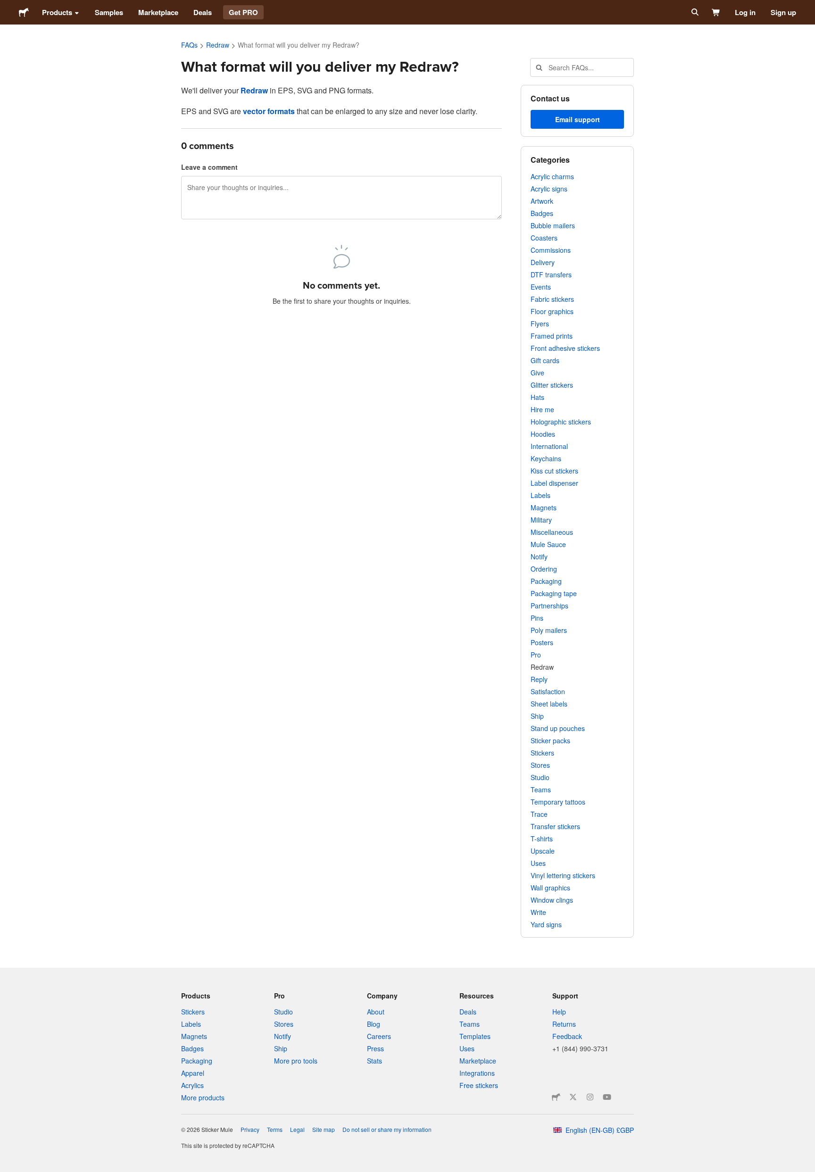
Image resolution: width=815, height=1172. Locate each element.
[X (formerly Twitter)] (573, 1097)
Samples (109, 12)
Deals (202, 12)
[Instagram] (590, 1097)
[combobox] (582, 67)
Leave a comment (209, 167)
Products (57, 12)
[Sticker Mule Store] (556, 1097)
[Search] (694, 12)
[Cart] (716, 12)
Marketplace (158, 12)
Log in (745, 12)
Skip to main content (7, 7)
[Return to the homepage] (24, 12)
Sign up (783, 12)
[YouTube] (607, 1097)
